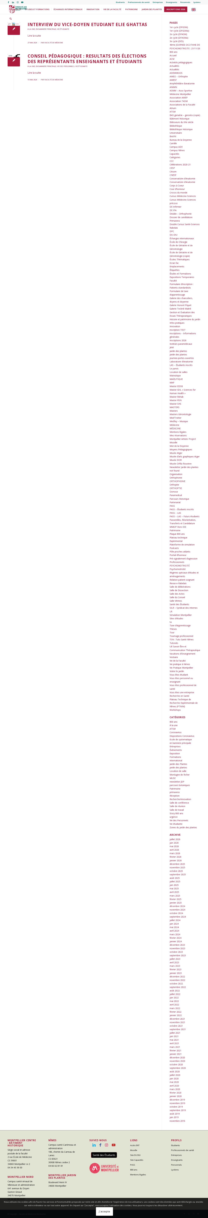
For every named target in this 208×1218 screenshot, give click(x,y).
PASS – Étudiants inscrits (182, 509)
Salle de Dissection (179, 590)
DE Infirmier (175, 206)
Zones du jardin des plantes (183, 827)
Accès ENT (134, 1145)
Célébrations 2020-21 (180, 164)
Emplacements (177, 266)
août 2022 (175, 990)
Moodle (173, 442)
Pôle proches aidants (180, 551)
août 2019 (175, 1113)
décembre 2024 (177, 906)
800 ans (173, 51)
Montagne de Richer (180, 774)
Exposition (175, 753)
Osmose (174, 491)
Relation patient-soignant (182, 579)
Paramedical (176, 495)
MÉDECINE (175, 428)
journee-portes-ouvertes (182, 358)
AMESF (173, 79)
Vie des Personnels (65, 66)
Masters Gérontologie (180, 414)
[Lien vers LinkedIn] (13, 2)
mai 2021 (174, 1039)
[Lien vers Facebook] (8, 2)
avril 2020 (174, 1085)
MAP (172, 382)
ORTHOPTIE (176, 488)
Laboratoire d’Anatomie (181, 361)
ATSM (173, 111)
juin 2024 (174, 923)
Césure (173, 171)
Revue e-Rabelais (178, 583)
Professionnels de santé (139, 2)
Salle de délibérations (180, 586)
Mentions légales (178, 431)
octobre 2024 (176, 913)
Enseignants (171, 2)
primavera (175, 792)
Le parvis (174, 368)
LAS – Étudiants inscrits (181, 365)
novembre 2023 (177, 948)
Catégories (175, 157)
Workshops (175, 709)
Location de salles (178, 372)
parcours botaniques (180, 785)
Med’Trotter (175, 417)
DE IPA (173, 210)
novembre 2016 (177, 1120)
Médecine (174, 424)
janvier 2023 (176, 973)
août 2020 (175, 1071)
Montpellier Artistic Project (183, 438)
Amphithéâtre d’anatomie (182, 83)
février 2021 (175, 1050)
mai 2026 (174, 846)
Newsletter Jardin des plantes (184, 467)
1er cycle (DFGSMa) (179, 30)
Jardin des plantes (178, 351)
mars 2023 (175, 965)
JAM (172, 347)
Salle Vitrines (176, 600)
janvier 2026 (176, 860)
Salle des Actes (177, 593)
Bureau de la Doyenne (181, 139)
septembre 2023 (178, 955)
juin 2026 (174, 842)
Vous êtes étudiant (179, 674)
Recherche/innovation (180, 799)
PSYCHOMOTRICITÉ (180, 565)
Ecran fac (174, 262)
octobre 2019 (176, 1106)
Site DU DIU (135, 1155)
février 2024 (175, 937)
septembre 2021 (178, 1029)
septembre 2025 (178, 874)
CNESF (173, 175)
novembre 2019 (177, 1103)
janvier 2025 (176, 902)
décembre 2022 (177, 976)
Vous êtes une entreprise (182, 692)
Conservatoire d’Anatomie (182, 178)
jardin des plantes (178, 767)
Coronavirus (176, 732)
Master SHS (175, 403)
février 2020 (175, 1092)
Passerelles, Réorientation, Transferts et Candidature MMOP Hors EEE (183, 523)
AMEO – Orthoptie (179, 76)
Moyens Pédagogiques (181, 449)
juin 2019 (174, 1117)
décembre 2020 (177, 1057)
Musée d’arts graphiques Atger (185, 456)
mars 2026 (175, 853)
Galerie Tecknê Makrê (180, 308)
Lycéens (196, 2)
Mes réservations (178, 435)
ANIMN (173, 87)
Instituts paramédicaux (181, 343)
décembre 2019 (177, 1099)
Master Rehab (176, 396)
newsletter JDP (177, 781)
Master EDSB (176, 386)
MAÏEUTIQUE (176, 379)
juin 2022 (174, 997)
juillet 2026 (175, 839)
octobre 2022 (176, 983)
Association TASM (179, 101)
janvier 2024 (176, 941)
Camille (173, 143)
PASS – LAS (175, 512)
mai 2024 (174, 927)
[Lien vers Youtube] (22, 2)
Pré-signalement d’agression (183, 558)
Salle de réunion (177, 806)
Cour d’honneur (177, 189)
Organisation (176, 474)
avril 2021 (174, 1043)
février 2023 (175, 969)
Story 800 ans (176, 813)
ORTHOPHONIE (177, 481)
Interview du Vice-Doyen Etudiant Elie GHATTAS (87, 24)
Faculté (173, 280)
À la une (31, 29)
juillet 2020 (175, 1075)
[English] (194, 9)
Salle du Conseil (177, 597)
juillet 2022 (175, 994)
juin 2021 (174, 1036)
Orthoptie (174, 484)
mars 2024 (175, 934)
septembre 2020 (178, 1068)
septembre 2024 (178, 916)
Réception (175, 795)
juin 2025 (174, 885)
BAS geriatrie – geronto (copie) (185, 115)
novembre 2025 (177, 867)
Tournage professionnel (181, 636)
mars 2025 (175, 895)
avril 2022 (174, 1004)
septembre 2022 (178, 987)
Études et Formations (180, 273)
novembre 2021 (177, 1022)
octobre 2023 (176, 951)
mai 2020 (174, 1082)
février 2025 (175, 899)
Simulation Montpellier (181, 614)
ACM (172, 58)
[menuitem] (120, 2)
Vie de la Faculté (178, 660)
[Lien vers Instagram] (17, 2)
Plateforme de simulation (182, 544)
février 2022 (175, 1011)
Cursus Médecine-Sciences (183, 196)
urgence (174, 816)
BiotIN (173, 136)
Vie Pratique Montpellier (181, 667)
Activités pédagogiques (181, 62)
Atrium (173, 108)
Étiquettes (175, 269)
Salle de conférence (179, 802)
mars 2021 (175, 1047)
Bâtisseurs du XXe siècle (181, 122)
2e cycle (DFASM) (178, 34)
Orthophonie (176, 477)
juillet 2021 (175, 1032)
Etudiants (120, 2)
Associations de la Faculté (182, 104)
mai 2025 (174, 888)
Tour (172, 632)
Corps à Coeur (177, 185)
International (176, 760)
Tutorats (174, 643)
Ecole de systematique (181, 739)
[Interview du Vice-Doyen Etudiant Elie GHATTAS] (14, 29)
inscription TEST (177, 329)
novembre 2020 (177, 1061)
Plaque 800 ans (177, 533)
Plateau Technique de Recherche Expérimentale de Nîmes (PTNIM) (184, 703)
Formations (175, 757)
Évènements (176, 750)
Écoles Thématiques (180, 259)
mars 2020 (175, 1089)
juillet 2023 (175, 958)
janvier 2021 (176, 1054)
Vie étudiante (63, 29)
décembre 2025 (177, 863)
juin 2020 (174, 1078)
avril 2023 (174, 962)
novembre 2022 (177, 980)
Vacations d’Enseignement (182, 653)
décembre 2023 (177, 944)
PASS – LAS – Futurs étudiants (184, 516)
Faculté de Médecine (53, 42)
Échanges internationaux (182, 238)
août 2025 (175, 878)
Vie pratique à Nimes (180, 664)
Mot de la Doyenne (179, 446)
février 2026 (175, 856)
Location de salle (178, 771)
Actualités (174, 65)
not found (174, 470)
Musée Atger (176, 453)
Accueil (173, 55)
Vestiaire (174, 657)
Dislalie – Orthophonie (181, 213)
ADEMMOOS (176, 72)
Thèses (173, 629)
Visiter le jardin (177, 671)
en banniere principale (46, 29)
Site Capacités (136, 1160)
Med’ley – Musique (179, 421)
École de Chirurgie (178, 241)
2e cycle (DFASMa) (179, 37)
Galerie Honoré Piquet (180, 305)
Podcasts (174, 548)
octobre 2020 (176, 1064)
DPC (172, 231)
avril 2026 (174, 849)
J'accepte (104, 1211)
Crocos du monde (178, 192)
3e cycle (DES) (177, 41)
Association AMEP (179, 97)
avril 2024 (174, 930)
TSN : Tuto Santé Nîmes (182, 639)
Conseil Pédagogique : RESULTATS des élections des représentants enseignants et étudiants (87, 58)
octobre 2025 (176, 870)
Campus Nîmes (177, 150)
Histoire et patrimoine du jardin (185, 319)
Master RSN (176, 400)
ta (171, 622)
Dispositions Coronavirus (182, 735)
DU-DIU (173, 234)
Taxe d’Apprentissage (180, 625)
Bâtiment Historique (179, 118)
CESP (172, 168)
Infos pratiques (177, 322)
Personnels (185, 2)
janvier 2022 (176, 1015)
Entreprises (158, 2)
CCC (172, 161)
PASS (172, 505)
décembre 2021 (177, 1018)
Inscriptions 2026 (178, 340)
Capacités (174, 153)
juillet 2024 (175, 920)
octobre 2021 (176, 1025)
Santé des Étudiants (179, 604)
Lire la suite (34, 35)
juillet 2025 (175, 881)
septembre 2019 (178, 1110)
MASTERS (174, 407)
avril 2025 (174, 892)
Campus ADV (176, 146)
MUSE (173, 778)
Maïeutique (175, 375)
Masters (174, 410)
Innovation (175, 326)
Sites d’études (176, 618)
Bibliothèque (176, 125)
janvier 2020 (176, 1096)
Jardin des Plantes (178, 764)
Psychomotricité (178, 569)
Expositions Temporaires (182, 277)
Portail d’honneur (178, 555)
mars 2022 (175, 1008)
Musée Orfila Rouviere (181, 463)
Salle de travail (177, 809)
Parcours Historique (179, 498)
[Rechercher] (11, 18)
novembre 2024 (177, 909)
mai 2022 (174, 1001)
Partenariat (175, 502)
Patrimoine (175, 530)
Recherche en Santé (179, 695)
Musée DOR (176, 460)
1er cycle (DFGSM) (179, 27)
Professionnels (177, 562)
